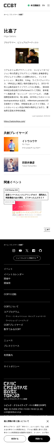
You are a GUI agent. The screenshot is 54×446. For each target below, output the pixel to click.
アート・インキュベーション (16, 316)
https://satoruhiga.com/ (14, 121)
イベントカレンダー (14, 274)
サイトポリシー (11, 366)
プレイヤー (13, 14)
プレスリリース (11, 345)
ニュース (8, 340)
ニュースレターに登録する (26, 258)
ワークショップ (11, 320)
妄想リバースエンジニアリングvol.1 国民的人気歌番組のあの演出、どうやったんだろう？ (26, 196)
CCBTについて (11, 306)
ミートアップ (23, 320)
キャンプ (31, 316)
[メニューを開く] (48, 5)
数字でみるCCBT (12, 329)
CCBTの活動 (10, 294)
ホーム (6, 14)
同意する (39, 439)
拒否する (15, 439)
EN (43, 5)
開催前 (7, 283)
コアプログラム (11, 311)
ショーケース (41, 316)
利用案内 (8, 355)
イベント (8, 269)
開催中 (7, 278)
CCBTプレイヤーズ (13, 324)
